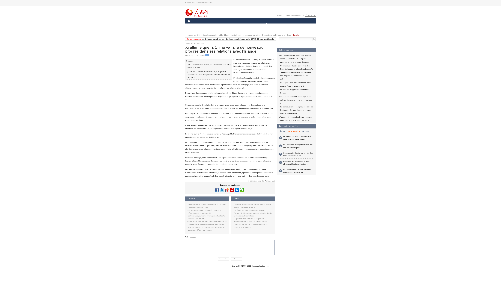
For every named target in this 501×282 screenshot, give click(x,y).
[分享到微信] (242, 190)
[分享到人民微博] (232, 190)
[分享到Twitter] (222, 190)
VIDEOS (215, 30)
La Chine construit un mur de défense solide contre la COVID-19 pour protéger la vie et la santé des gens (295, 58)
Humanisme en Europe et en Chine (276, 35)
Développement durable (213, 35)
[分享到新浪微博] (227, 190)
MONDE (216, 25)
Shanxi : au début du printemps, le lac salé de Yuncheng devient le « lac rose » (296, 99)
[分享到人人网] (237, 190)
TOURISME (296, 25)
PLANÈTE (274, 25)
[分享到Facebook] (217, 190)
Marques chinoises (252, 35)
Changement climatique (234, 35)
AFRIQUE (227, 25)
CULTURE (251, 25)
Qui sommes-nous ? (295, 15)
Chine (201, 43)
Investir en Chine (195, 35)
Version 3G (280, 15)
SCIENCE (238, 25)
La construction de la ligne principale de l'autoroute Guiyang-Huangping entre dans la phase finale (296, 110)
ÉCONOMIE (204, 25)
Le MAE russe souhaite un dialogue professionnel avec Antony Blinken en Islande (209, 66)
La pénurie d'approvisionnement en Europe (249, 210)
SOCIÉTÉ (262, 25)
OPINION (193, 30)
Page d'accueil (191, 43)
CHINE (192, 25)
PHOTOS (205, 30)
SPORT (285, 25)
